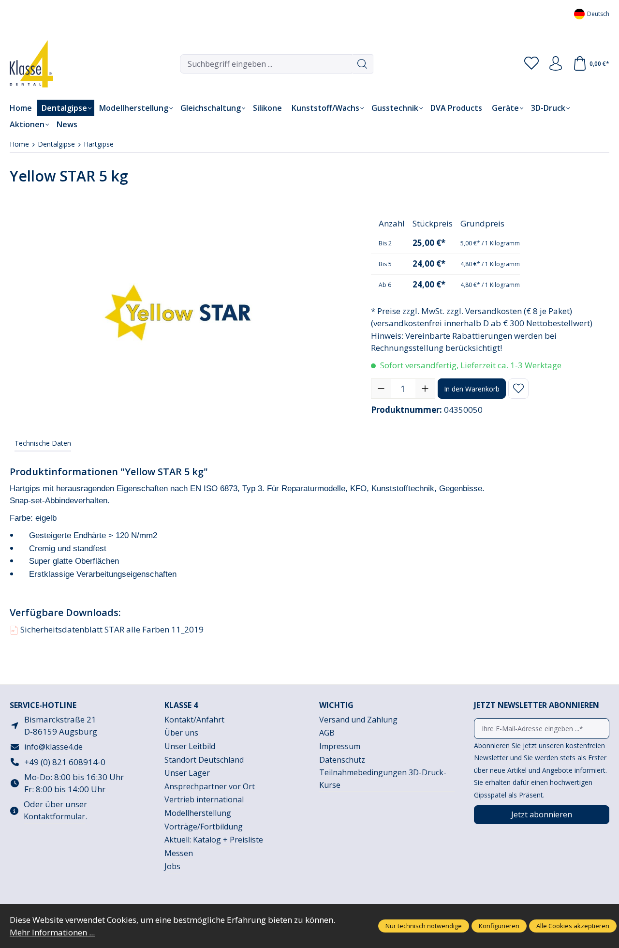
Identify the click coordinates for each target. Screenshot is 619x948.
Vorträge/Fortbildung (203, 826)
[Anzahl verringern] (381, 388)
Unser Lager (187, 772)
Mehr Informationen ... (52, 932)
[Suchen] (362, 64)
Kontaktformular (54, 816)
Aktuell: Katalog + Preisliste (213, 839)
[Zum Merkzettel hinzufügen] (518, 388)
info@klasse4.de (53, 746)
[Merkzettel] (531, 64)
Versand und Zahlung (358, 719)
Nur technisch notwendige (423, 925)
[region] (180, 313)
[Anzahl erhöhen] (425, 388)
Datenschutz (342, 759)
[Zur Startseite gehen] (24, 64)
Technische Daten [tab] (43, 443)
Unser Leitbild (189, 746)
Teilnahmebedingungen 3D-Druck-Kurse (382, 778)
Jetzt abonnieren (541, 814)
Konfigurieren (499, 925)
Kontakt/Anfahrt (194, 719)
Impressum (339, 746)
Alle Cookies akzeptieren (572, 925)
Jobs (172, 866)
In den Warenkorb (472, 388)
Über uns (181, 732)
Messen (178, 853)
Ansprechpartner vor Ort (209, 786)
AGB (327, 732)
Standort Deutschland (204, 759)
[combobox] (266, 64)
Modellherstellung (197, 813)
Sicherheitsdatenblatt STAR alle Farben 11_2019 (107, 629)
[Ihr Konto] (555, 64)
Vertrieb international (204, 799)
